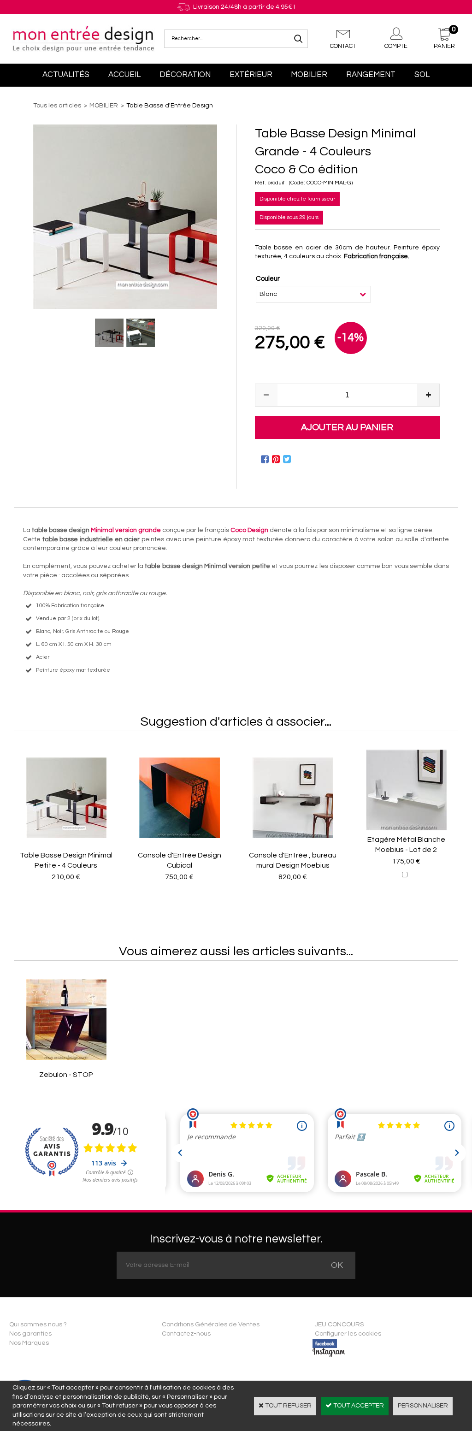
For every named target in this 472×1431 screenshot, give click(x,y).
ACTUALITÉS (65, 75)
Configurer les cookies (348, 1333)
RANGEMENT (370, 75)
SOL (422, 75)
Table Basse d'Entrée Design (169, 105)
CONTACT (343, 46)
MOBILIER (309, 75)
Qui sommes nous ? (38, 1324)
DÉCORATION (185, 75)
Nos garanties (30, 1333)
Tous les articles (57, 105)
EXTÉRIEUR (251, 75)
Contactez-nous (186, 1333)
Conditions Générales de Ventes (211, 1324)
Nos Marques (29, 1343)
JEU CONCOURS (339, 1324)
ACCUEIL (124, 75)
